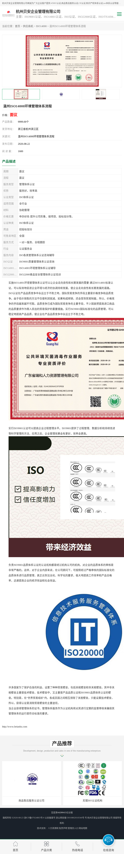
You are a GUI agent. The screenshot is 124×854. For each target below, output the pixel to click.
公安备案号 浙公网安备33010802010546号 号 (66, 817)
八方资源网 (53, 828)
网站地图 (83, 828)
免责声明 (63, 828)
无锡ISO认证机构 (31, 800)
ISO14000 (41, 26)
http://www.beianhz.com (14, 726)
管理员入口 (73, 828)
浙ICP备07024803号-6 (34, 817)
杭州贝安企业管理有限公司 (100, 817)
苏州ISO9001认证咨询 (92, 800)
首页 (17, 26)
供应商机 (28, 26)
